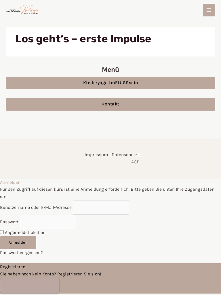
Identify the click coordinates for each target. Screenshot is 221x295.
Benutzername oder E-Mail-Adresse (36, 207)
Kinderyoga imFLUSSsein (110, 82)
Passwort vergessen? (21, 252)
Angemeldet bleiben (24, 232)
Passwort (9, 221)
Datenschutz (124, 154)
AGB (135, 161)
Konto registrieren (30, 285)
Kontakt (110, 104)
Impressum (97, 154)
